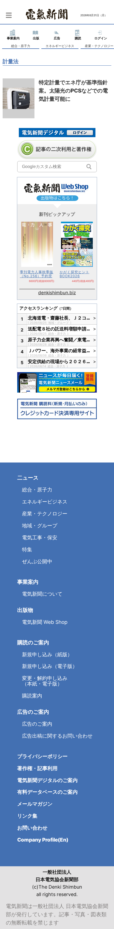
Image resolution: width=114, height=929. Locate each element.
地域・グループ (58, 323)
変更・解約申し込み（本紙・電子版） (44, 681)
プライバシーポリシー (42, 756)
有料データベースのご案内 (47, 792)
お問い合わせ (32, 828)
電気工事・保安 (39, 538)
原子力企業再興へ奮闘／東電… (59, 339)
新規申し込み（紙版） (47, 654)
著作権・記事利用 (37, 768)
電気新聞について (42, 594)
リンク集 (27, 816)
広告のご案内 (37, 724)
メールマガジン (34, 804)
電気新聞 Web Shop (45, 622)
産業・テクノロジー (44, 514)
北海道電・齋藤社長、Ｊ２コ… (59, 318)
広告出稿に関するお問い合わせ (57, 736)
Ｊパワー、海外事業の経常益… (59, 350)
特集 (27, 550)
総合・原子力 (20, 46)
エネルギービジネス (60, 46)
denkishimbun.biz (57, 292)
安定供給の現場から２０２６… (59, 361)
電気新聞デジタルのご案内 (47, 780)
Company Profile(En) (42, 840)
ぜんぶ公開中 (37, 561)
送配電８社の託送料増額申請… (59, 328)
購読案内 (32, 696)
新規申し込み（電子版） (49, 666)
